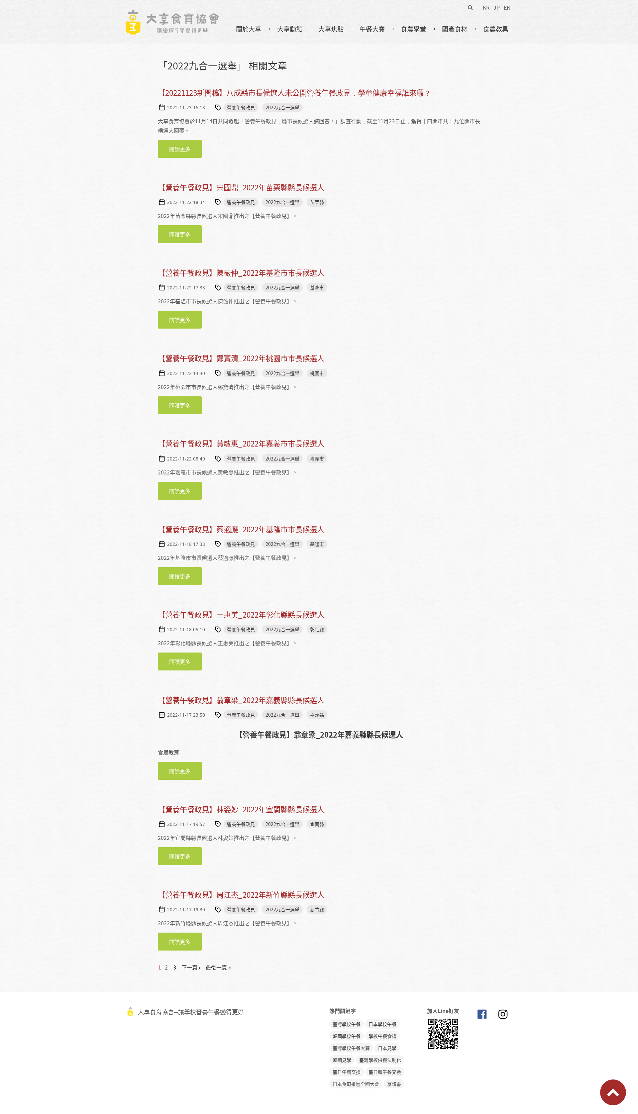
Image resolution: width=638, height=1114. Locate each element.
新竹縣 (317, 909)
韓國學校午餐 (347, 1036)
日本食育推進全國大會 (356, 1083)
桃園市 (317, 373)
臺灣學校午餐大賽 (351, 1048)
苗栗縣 (317, 202)
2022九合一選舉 (282, 107)
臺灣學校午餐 (347, 1024)
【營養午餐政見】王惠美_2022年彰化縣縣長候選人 (241, 614)
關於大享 (248, 29)
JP (496, 7)
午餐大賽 (372, 29)
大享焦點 (331, 29)
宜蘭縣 (317, 824)
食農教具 (495, 29)
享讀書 (394, 1083)
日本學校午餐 (382, 1024)
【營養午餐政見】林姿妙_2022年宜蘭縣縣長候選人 (241, 809)
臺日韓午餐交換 (385, 1071)
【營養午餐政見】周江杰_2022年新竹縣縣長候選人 (241, 894)
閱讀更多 (185, 149)
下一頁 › (190, 967)
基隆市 (317, 287)
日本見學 (387, 1048)
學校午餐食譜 (382, 1036)
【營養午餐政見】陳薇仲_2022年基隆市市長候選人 (241, 272)
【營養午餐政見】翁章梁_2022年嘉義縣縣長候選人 (241, 699)
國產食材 (454, 29)
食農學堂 (413, 29)
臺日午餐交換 (347, 1071)
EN (507, 7)
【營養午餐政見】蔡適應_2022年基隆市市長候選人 (241, 529)
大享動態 (289, 29)
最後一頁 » (218, 967)
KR (486, 7)
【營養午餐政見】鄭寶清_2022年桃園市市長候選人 (241, 358)
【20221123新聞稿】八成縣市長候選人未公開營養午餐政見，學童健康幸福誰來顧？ (294, 92)
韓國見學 (342, 1060)
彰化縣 (317, 629)
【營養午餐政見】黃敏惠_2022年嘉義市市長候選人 (241, 443)
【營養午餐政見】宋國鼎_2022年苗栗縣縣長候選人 (241, 187)
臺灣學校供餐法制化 (380, 1060)
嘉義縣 (317, 714)
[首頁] (172, 14)
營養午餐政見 (241, 107)
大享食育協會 (482, 1015)
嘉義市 (317, 458)
